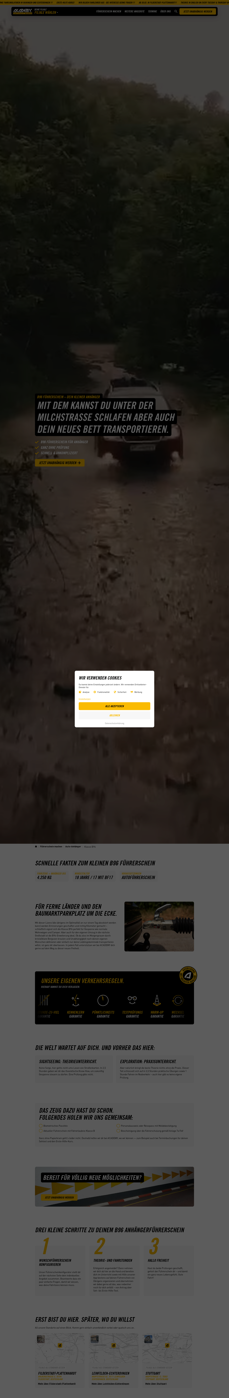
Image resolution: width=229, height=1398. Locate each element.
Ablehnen (114, 715)
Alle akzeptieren (114, 706)
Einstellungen (85, 698)
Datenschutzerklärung (114, 723)
